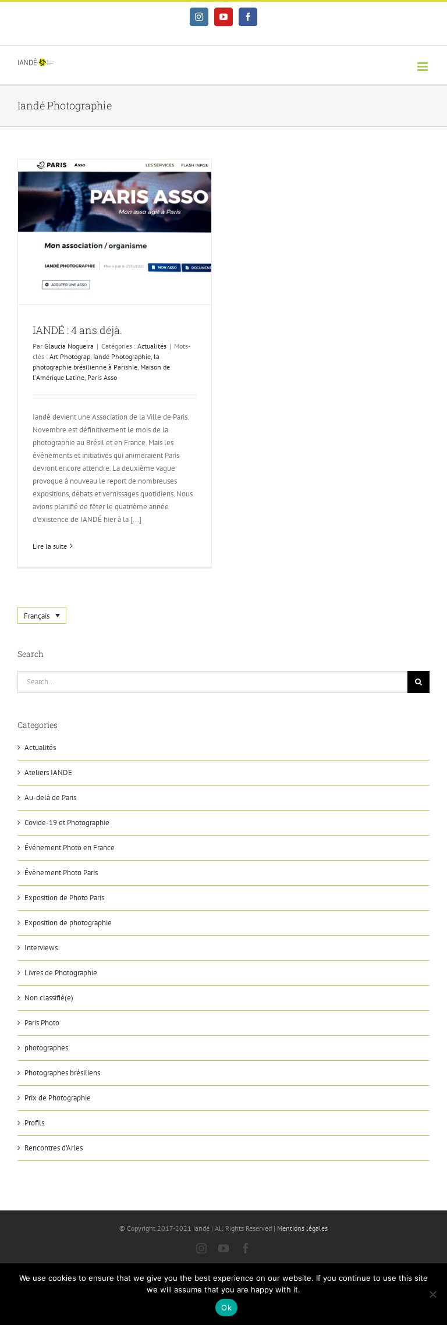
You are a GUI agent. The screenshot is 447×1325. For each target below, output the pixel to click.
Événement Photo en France (69, 847)
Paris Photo (41, 1023)
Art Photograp (69, 356)
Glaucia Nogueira (69, 346)
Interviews (41, 948)
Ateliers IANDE (48, 772)
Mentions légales (302, 1228)
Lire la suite (50, 546)
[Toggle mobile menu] (423, 67)
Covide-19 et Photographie (66, 822)
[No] (432, 1294)
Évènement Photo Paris (61, 873)
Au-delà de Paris (50, 797)
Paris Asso (102, 377)
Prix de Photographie (57, 1098)
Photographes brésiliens (62, 1073)
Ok (226, 1307)
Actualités (151, 346)
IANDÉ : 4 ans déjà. (77, 330)
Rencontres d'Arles (53, 1148)
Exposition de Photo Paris (64, 898)
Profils (34, 1123)
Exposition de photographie (68, 923)
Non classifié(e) (48, 998)
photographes (46, 1048)
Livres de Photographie (60, 973)
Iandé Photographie (122, 356)
